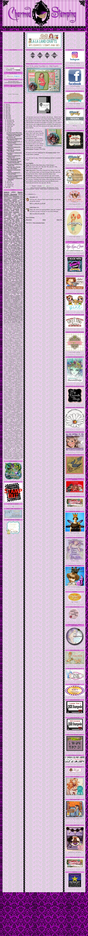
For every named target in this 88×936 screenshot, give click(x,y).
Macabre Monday (17, 400)
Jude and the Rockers (8, 392)
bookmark (21, 348)
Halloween (16, 196)
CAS (17, 362)
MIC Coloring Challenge (11, 273)
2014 (7, 114)
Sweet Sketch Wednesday (13, 254)
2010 (7, 187)
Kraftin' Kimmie (13, 246)
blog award (11, 442)
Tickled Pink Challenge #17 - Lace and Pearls (14, 173)
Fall (22, 268)
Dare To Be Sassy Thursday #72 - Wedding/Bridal (14, 159)
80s (12, 277)
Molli (12, 401)
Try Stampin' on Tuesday (16, 256)
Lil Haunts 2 (14, 335)
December (9, 120)
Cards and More (12, 363)
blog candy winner (15, 267)
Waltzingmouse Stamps (17, 281)
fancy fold (13, 445)
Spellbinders (15, 342)
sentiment (16, 454)
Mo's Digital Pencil (14, 239)
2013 (7, 115)
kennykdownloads (8, 218)
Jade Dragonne (18, 391)
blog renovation (18, 442)
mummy (10, 354)
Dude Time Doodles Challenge (15, 381)
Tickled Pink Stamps (10, 201)
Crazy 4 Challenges (14, 310)
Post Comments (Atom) (39, 223)
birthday (6, 196)
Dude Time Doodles (8, 331)
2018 (7, 107)
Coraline (6, 272)
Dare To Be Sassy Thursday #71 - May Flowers (14, 167)
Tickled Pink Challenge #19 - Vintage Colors (14, 156)
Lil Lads (11, 396)
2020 (7, 104)
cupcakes (21, 444)
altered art (12, 347)
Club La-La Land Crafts (13, 229)
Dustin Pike (15, 331)
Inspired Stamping (9, 391)
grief (17, 445)
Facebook (15, 228)
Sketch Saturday (18, 206)
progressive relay (16, 321)
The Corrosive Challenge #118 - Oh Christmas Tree (14, 139)
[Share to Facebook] (47, 186)
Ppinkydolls (8, 411)
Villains (16, 319)
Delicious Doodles (14, 268)
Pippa (20, 339)
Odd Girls (14, 404)
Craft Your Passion (19, 370)
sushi (9, 457)
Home (44, 219)
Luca (11, 400)
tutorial (11, 458)
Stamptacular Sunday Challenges (16, 424)
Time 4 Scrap (11, 433)
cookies (15, 444)
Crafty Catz (8, 372)
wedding (17, 236)
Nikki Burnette (8, 404)
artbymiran (6, 291)
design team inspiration (11, 212)
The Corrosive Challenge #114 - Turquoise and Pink (14, 176)
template (17, 457)
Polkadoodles (13, 409)
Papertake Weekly (16, 299)
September (10, 124)
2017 (7, 109)
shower (21, 354)
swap (13, 457)
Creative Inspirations (17, 330)
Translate (18, 69)
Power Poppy (20, 409)
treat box (7, 458)
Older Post (59, 219)
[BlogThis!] (44, 186)
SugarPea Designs (18, 317)
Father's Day (14, 255)
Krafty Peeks (13, 313)
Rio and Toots (12, 413)
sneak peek (20, 230)
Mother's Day (7, 248)
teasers (11, 305)
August (9, 126)
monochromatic (7, 449)
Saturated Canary (10, 199)
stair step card (16, 456)
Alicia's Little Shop (10, 358)
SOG (16, 222)
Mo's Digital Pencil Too (14, 278)
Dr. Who (15, 380)
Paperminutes (18, 407)
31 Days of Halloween (10, 283)
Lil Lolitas (18, 286)
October (9, 123)
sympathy (6, 305)
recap (19, 304)
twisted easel (17, 458)
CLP (5, 309)
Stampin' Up (18, 289)
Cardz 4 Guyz (20, 363)
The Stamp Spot (8, 432)
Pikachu (14, 408)
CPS (15, 294)
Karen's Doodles (7, 393)
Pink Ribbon (20, 408)
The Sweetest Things (51, 152)
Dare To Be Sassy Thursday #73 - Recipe (14, 150)
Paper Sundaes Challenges (14, 316)
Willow (13, 346)
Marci (12, 264)
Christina (12, 327)
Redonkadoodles (14, 412)
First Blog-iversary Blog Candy (14, 132)
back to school (8, 282)
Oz (15, 339)
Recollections (6, 412)
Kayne (13, 250)
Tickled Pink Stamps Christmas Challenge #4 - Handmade (14, 135)
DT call (15, 375)
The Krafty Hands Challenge (17, 430)
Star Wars (7, 425)
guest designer (13, 216)
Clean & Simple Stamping (13, 368)
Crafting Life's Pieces (9, 259)
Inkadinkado (11, 389)
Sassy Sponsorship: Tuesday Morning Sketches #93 (14, 162)
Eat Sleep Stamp (14, 383)
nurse (20, 450)
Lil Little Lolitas (9, 314)
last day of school (11, 352)
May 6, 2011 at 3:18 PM (37, 213)
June (8, 129)
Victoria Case (18, 344)
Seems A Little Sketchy (17, 252)
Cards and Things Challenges (11, 326)
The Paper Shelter (15, 262)
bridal (6, 350)
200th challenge (13, 356)
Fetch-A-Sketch (18, 384)
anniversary (15, 276)
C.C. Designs (20, 360)
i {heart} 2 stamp (13, 303)
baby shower (18, 347)
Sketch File (12, 419)
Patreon (5, 408)
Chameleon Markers (9, 364)
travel (22, 457)
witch (13, 263)
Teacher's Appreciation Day (15, 343)
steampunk (6, 263)
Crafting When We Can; (10, 371)
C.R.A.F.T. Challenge (10, 362)
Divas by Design (11, 379)
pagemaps (6, 452)
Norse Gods (15, 287)
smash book (7, 322)
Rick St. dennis (18, 340)
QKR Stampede (17, 411)
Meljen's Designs (15, 271)
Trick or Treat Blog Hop (12, 434)
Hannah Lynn (18, 387)
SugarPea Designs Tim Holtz (10, 428)
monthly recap (13, 304)
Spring (21, 421)
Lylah (10, 338)
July (8, 128)
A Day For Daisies (15, 240)
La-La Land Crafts (13, 201)
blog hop (13, 242)
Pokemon (7, 409)
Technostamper (7, 430)
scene (11, 454)
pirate (5, 453)
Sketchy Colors (19, 274)
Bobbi (6, 360)
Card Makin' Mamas (19, 325)
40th (16, 305)
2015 (7, 112)
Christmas (16, 209)
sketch (6, 192)
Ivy (16, 312)
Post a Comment (30, 217)
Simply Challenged (18, 248)
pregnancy (10, 453)
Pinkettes (11, 274)
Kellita (11, 334)
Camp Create (11, 309)
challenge (6, 220)
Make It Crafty (8, 222)
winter (8, 292)
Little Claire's (16, 397)
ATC (4, 323)
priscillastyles (14, 291)
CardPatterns (17, 258)
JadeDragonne (19, 272)
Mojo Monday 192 (11, 137)
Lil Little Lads (17, 396)
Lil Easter (20, 313)
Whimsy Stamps (7, 438)
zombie (19, 322)
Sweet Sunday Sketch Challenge (49, 188)
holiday (14, 351)
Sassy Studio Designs (13, 193)
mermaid (6, 268)
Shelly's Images (7, 317)
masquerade (8, 448)
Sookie (11, 420)
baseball (5, 442)
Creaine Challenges (17, 372)
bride (10, 350)
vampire (13, 322)
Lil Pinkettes (15, 227)
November (9, 121)
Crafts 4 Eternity (19, 371)
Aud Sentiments (12, 359)
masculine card (20, 352)
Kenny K (10, 207)
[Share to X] (45, 186)
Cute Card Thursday (8, 375)
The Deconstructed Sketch (13, 222)
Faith (21, 310)
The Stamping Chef (8, 344)
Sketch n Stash (12, 234)
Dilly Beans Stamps (15, 296)
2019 (7, 106)
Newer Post (29, 219)
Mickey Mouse (7, 401)
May (8, 131)
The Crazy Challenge (11, 318)
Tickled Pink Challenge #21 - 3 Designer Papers (14, 142)
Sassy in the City (7, 342)
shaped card (15, 354)
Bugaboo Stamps (12, 360)
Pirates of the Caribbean (9, 340)
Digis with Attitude (17, 378)
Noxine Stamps (16, 338)
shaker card (9, 456)
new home (14, 450)
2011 (7, 118)
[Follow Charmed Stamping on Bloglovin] (13, 77)
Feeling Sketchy (9, 312)
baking (5, 348)
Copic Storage (10, 370)
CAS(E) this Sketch (9, 325)
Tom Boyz (15, 301)
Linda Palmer (33, 207)
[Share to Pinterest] (49, 186)
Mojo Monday (16, 220)
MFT (9, 299)
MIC (19, 250)
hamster (17, 446)
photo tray (19, 452)
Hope (16, 388)
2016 (7, 110)
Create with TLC (7, 330)
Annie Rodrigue (9, 308)
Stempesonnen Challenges (16, 425)
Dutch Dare (6, 383)
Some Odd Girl (19, 215)
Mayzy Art (6, 251)
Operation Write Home (10, 405)
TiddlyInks (16, 432)
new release (19, 218)
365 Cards (21, 356)
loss (22, 446)
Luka (5, 299)
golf (10, 351)
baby (7, 250)
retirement (6, 454)
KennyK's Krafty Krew (11, 210)
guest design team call (9, 446)
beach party (14, 348)
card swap (6, 444)
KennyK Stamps (10, 231)
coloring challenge (18, 282)
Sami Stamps (7, 300)
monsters (14, 449)
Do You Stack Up (19, 379)
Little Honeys (18, 298)
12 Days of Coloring (14, 355)
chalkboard (15, 350)
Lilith (12, 298)
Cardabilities (13, 285)
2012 (7, 117)
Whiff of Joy (18, 437)
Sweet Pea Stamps (15, 429)
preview (6, 255)
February (9, 184)
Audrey (16, 323)
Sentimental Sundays (9, 416)
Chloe (10, 366)
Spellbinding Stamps (14, 421)
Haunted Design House (8, 388)
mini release (17, 448)
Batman (21, 323)
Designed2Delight (11, 376)
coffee (11, 444)
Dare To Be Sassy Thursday (38, 187)
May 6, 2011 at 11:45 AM (37, 203)
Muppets (7, 403)
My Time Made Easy (19, 403)
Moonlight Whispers (19, 401)
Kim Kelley (32, 197)
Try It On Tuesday (14, 436)
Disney (5, 379)
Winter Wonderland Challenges (11, 440)
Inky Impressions (19, 389)
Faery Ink (11, 384)
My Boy (11, 403)
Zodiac (6, 347)
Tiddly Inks (7, 276)
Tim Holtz (10, 319)
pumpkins (15, 453)
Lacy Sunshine (7, 335)
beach (9, 348)
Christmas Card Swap (12, 367)
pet (14, 452)
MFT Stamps (7, 287)
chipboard (6, 240)
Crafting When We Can (16, 329)
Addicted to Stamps (18, 307)
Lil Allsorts (10, 395)
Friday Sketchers (10, 269)
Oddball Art (20, 404)
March (8, 182)
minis (6, 354)
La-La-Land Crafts (15, 247)
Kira (14, 393)
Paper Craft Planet (13, 232)
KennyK (6, 242)
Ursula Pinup (11, 437)
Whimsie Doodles (7, 346)
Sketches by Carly (13, 265)
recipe (20, 453)
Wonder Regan (20, 346)
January (9, 186)
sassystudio (7, 238)
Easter (11, 272)
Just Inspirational (18, 392)
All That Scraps (10, 323)
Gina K (11, 387)
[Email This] (42, 186)
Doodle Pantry (9, 380)
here (38, 124)
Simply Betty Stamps (13, 219)
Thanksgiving (15, 300)
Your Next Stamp (17, 441)
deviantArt (7, 445)
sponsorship (7, 214)
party (11, 452)
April (8, 181)
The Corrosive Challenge (11, 198)
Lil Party (16, 314)
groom (21, 445)
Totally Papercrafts (19, 433)
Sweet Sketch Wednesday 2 (12, 290)
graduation (8, 258)
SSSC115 (40, 152)
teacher (6, 355)
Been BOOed (20, 359)
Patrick (10, 408)
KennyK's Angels (17, 334)
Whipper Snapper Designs (17, 438)
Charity (16, 364)
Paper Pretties (11, 407)
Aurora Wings (18, 308)
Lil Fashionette (17, 395)
